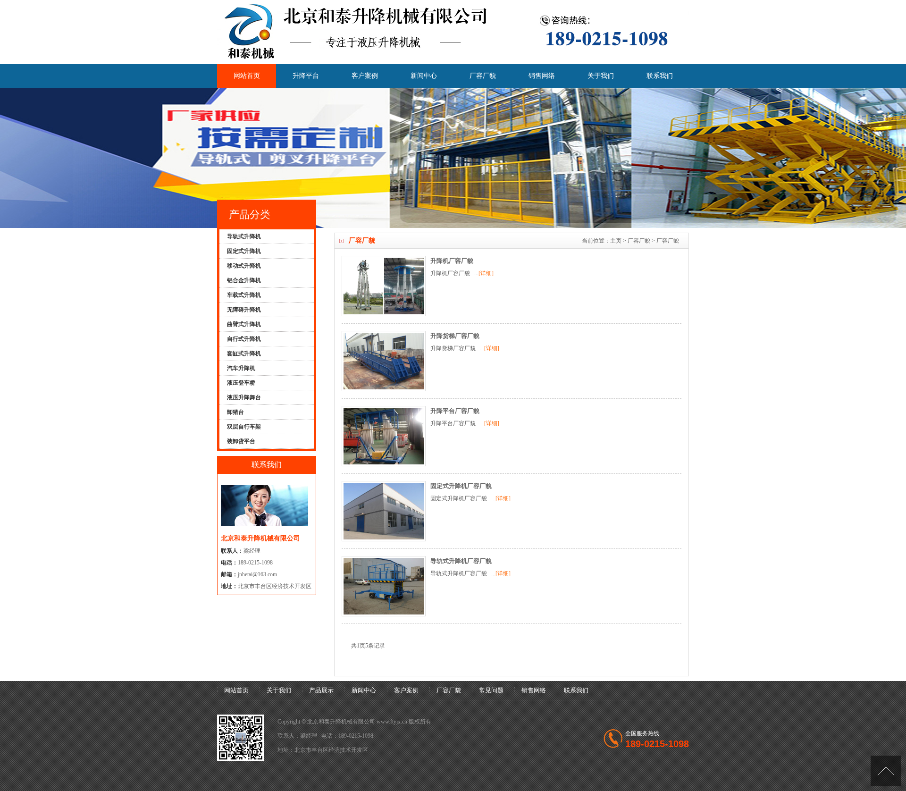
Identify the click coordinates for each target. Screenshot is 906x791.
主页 (615, 240)
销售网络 (541, 75)
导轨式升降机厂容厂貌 (461, 560)
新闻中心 (424, 75)
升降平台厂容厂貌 (454, 410)
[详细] (486, 273)
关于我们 (600, 75)
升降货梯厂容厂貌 (454, 335)
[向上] (886, 771)
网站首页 (247, 75)
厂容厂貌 (483, 75)
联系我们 (659, 75)
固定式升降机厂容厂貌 (461, 485)
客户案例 (365, 75)
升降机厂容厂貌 (451, 260)
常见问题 (491, 690)
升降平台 (306, 75)
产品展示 (321, 690)
